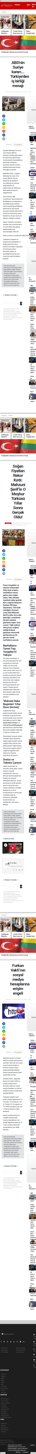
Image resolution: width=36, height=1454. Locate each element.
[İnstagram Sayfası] (8, 1341)
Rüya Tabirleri (5, 1429)
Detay (18, 1452)
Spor (2, 1384)
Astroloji (3, 1431)
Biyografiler (4, 1427)
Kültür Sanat (4, 1388)
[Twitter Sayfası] (5, 1341)
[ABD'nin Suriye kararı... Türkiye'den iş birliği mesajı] (13, 103)
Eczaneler (4, 1405)
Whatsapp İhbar (20, 1350)
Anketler (3, 1425)
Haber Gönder (20, 1352)
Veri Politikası (4, 1352)
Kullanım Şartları (20, 1348)
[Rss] (18, 1341)
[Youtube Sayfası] (11, 1341)
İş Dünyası (4, 1386)
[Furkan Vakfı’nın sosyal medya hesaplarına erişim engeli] (13, 1011)
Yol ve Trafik (4, 1401)
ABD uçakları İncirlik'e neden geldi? (32, 289)
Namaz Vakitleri (5, 1403)
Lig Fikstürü (4, 1407)
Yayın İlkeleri (4, 1350)
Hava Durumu (5, 1399)
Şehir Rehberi (4, 1415)
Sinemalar (4, 1411)
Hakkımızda (4, 1348)
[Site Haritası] (21, 1341)
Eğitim (3, 1378)
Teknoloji (3, 1392)
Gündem (17, 5)
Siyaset (3, 1376)
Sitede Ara (4, 1423)
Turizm (3, 1390)
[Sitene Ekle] (24, 1341)
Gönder (21, 303)
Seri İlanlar (4, 1413)
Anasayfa (4, 12)
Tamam (26, 1452)
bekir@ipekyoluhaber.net (15, 866)
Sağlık (2, 1382)
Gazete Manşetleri (6, 1417)
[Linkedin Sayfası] (14, 1341)
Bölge (2, 1380)
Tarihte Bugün (5, 1409)
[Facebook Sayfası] (2, 1341)
